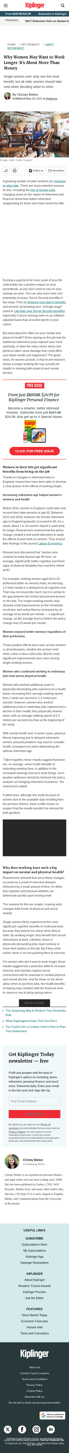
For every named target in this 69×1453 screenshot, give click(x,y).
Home (11, 44)
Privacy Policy (34, 1388)
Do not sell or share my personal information (34, 1406)
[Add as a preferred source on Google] (52, 1419)
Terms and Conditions (34, 1382)
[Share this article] (6, 171)
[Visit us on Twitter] (8, 1433)
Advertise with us (34, 1400)
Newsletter (59, 170)
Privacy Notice (17, 1131)
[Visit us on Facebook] (22, 1433)
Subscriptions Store (34, 1248)
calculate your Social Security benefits (39, 311)
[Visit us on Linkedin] (51, 1433)
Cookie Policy (34, 1394)
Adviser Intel (34, 1331)
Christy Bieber (27, 94)
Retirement (30, 44)
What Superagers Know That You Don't (31, 1020)
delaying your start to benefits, (46, 302)
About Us (34, 1371)
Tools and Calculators (34, 1337)
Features (51, 98)
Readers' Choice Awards (34, 1289)
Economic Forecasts (34, 1324)
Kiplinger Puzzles (34, 1295)
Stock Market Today (34, 1318)
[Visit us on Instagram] (36, 1433)
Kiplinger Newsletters (35, 1266)
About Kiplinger (34, 1283)
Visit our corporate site (52, 1444)
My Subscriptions (34, 1254)
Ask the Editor (34, 1301)
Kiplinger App (34, 1260)
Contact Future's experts (34, 1376)
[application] (34, 837)
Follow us (38, 170)
